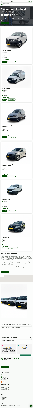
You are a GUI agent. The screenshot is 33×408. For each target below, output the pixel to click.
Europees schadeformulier (5, 403)
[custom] (14, 358)
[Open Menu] (31, 4)
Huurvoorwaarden (12, 405)
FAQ (1, 400)
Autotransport (3, 398)
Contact (2, 401)
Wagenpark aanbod (4, 397)
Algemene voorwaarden (4, 405)
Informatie (2, 399)
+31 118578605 (30, 1)
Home (2, 396)
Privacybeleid (18, 405)
